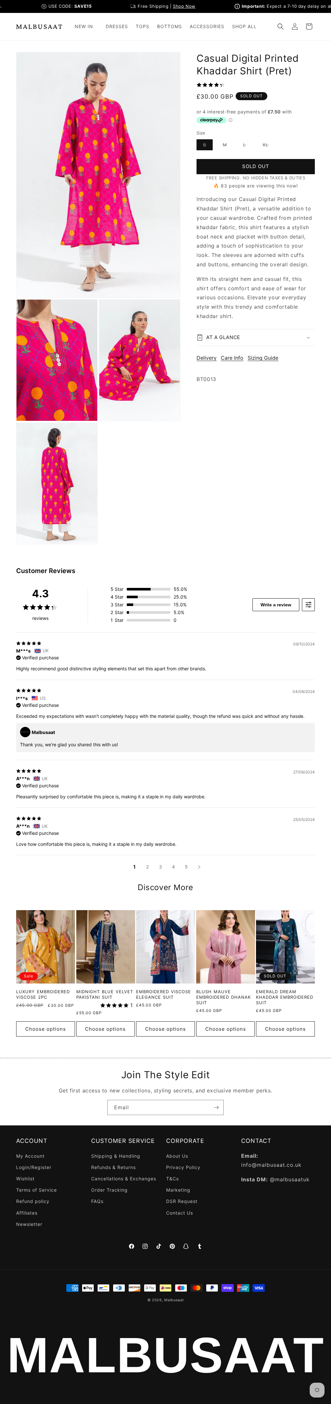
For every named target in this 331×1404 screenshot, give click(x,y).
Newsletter (29, 1224)
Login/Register (33, 1167)
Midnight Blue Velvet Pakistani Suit (104, 994)
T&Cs (172, 1178)
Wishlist (25, 1178)
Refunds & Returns (113, 1167)
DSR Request (182, 1201)
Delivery (207, 358)
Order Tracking (109, 1190)
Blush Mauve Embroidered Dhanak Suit (223, 997)
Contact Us (179, 1213)
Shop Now (169, 6)
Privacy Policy (183, 1167)
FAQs (97, 1201)
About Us (177, 1156)
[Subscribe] (216, 1107)
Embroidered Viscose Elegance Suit (163, 994)
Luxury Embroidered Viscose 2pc (43, 994)
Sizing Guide (263, 358)
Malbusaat (174, 1300)
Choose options (45, 1029)
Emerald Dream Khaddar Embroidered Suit (284, 997)
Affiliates (26, 1213)
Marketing (178, 1190)
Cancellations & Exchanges (123, 1178)
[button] (86, 26)
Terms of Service (36, 1190)
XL (268, 146)
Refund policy (32, 1201)
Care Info (232, 358)
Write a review (276, 604)
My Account (30, 1156)
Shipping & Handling (115, 1156)
